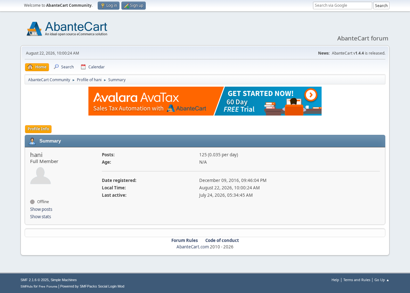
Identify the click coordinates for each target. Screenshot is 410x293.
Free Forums (48, 286)
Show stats (40, 217)
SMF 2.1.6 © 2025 (34, 280)
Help (335, 279)
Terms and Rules (356, 279)
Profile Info (38, 129)
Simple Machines (64, 280)
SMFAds (26, 286)
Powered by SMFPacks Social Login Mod (92, 286)
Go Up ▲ (382, 279)
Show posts (41, 209)
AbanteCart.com (192, 247)
